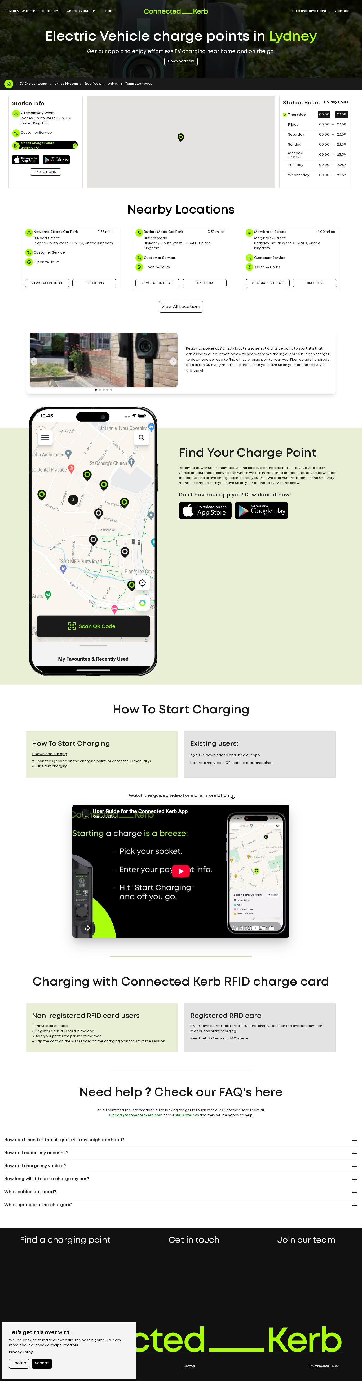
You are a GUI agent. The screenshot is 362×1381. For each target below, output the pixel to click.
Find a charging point (308, 11)
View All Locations (181, 307)
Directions (46, 172)
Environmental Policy (324, 1366)
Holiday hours (336, 102)
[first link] (8, 84)
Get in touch (193, 1241)
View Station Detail (47, 283)
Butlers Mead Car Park (163, 231)
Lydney (113, 83)
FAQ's (234, 1038)
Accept (41, 1363)
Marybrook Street (270, 231)
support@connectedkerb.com (135, 1115)
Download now (181, 61)
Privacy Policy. (21, 1352)
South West (93, 83)
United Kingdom (66, 83)
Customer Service (49, 252)
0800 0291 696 (187, 1115)
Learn (108, 11)
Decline (19, 1363)
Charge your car (81, 11)
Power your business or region (32, 11)
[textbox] (258, 360)
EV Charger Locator (34, 83)
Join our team (306, 1241)
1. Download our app (49, 754)
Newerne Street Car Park (56, 231)
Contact (342, 11)
